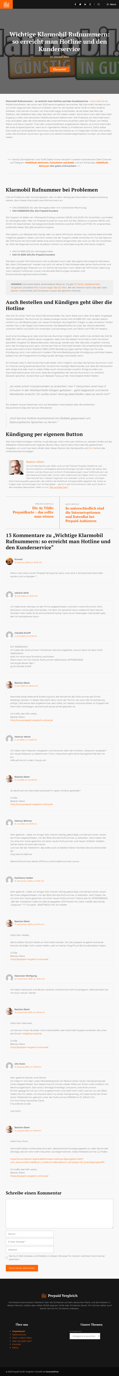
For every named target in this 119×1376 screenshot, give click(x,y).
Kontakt (16, 1344)
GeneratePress (52, 1371)
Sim (91, 448)
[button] (98, 4)
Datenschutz (19, 1334)
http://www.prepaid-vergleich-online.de (31, 720)
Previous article (44, 504)
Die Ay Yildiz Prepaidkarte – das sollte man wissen (33, 512)
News (15, 1347)
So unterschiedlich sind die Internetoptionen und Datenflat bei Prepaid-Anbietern (84, 514)
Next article (72, 504)
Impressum (18, 1331)
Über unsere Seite (22, 1337)
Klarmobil (59, 69)
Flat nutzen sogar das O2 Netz (50, 287)
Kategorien (76, 1331)
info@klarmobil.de (32, 1033)
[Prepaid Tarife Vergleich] (6, 4)
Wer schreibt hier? (58, 487)
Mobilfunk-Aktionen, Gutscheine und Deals (49, 162)
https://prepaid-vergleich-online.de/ (29, 959)
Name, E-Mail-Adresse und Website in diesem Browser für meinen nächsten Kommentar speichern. (57, 1258)
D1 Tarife (78, 284)
